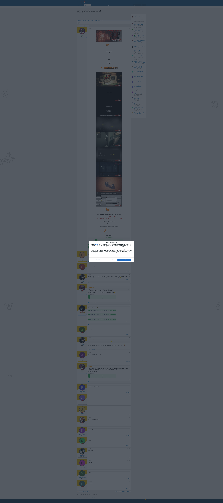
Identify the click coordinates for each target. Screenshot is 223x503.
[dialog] (111, 251)
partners (96, 244)
